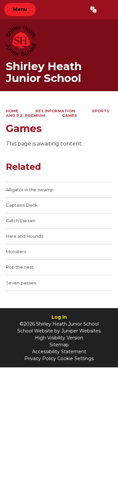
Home (12, 111)
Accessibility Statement (59, 352)
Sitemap (59, 345)
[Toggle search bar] (107, 9)
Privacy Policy (40, 358)
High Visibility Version (59, 338)
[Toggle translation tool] (93, 9)
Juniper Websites (81, 331)
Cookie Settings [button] (75, 358)
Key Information (55, 111)
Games (69, 115)
